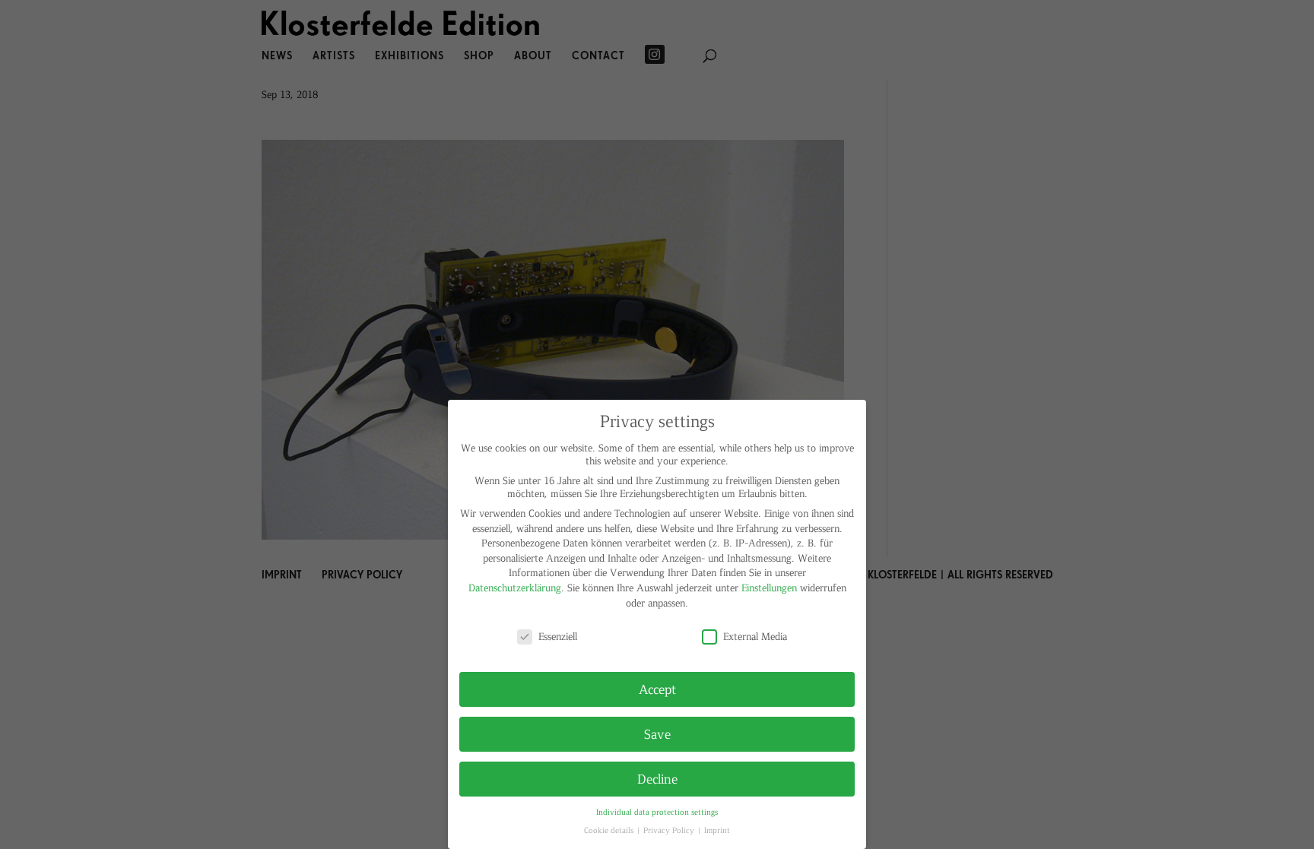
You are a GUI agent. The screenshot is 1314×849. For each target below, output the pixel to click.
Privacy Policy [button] (670, 830)
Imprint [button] (717, 830)
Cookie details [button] (610, 830)
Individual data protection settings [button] (657, 811)
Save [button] (657, 733)
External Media (755, 635)
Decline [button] (657, 778)
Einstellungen (769, 587)
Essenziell (557, 635)
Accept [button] (657, 688)
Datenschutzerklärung (514, 587)
